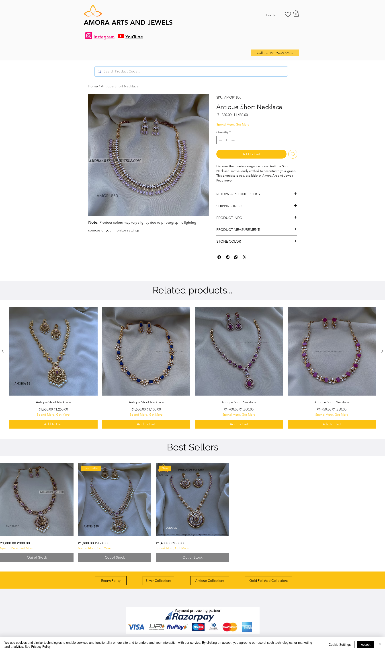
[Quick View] (53, 351)
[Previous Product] (2, 351)
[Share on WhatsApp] (236, 257)
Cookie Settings (340, 644)
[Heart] (287, 14)
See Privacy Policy (38, 646)
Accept (366, 644)
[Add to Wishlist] (292, 154)
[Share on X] (244, 257)
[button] (296, 13)
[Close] (379, 644)
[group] (192, 368)
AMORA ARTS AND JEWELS (128, 23)
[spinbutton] (227, 140)
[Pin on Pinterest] (227, 257)
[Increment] (233, 140)
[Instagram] (88, 35)
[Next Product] (382, 351)
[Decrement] (220, 140)
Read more (224, 180)
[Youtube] (121, 36)
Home (93, 86)
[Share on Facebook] (219, 257)
